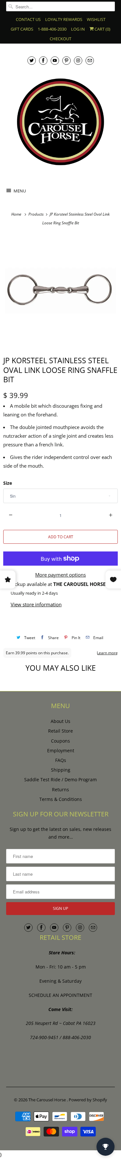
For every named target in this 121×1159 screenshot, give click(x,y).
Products (36, 214)
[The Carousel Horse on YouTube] (55, 60)
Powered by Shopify (88, 1100)
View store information (36, 604)
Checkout (60, 39)
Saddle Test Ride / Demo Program (60, 779)
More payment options (60, 574)
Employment (60, 750)
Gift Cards (22, 29)
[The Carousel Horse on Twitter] (31, 60)
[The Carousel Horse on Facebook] (43, 60)
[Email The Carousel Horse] (90, 60)
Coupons (60, 741)
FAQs (60, 760)
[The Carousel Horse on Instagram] (78, 60)
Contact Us (28, 19)
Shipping (60, 770)
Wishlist (96, 19)
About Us (60, 721)
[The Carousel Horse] (60, 122)
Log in (78, 29)
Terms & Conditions (60, 799)
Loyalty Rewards (63, 19)
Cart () (102, 29)
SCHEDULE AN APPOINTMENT (60, 995)
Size (7, 483)
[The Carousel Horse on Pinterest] (66, 60)
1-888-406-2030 (52, 29)
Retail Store (60, 731)
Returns (60, 789)
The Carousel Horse (47, 1100)
